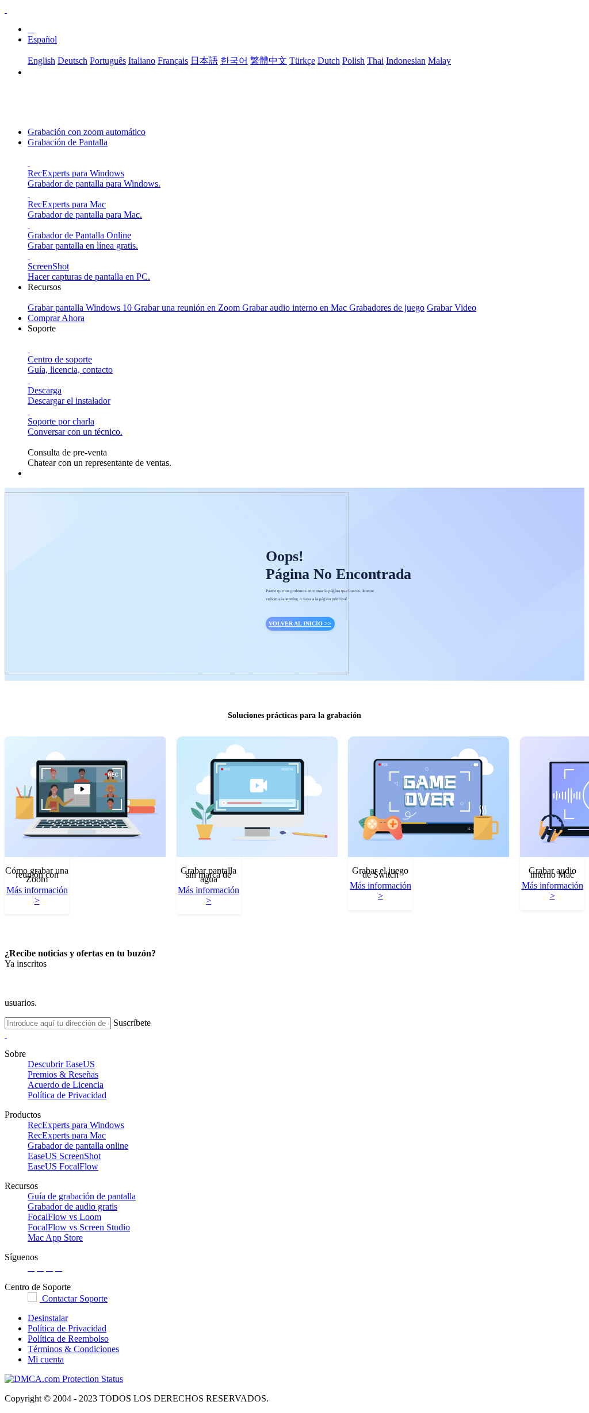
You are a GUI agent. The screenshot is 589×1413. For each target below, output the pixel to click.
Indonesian (406, 60)
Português (108, 60)
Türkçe (302, 60)
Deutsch (72, 60)
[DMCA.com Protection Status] (64, 1379)
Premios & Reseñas (63, 1074)
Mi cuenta (46, 1359)
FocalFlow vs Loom (64, 1217)
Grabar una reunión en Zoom (188, 307)
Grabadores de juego (386, 307)
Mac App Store (55, 1237)
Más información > (37, 895)
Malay (439, 60)
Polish (353, 60)
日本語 (204, 60)
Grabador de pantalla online (78, 1146)
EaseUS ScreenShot (64, 1156)
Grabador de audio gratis (72, 1206)
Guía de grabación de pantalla (82, 1196)
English (41, 60)
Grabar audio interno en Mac (295, 307)
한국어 (234, 60)
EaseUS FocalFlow (63, 1166)
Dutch (329, 60)
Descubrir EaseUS (61, 1064)
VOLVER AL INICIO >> (300, 623)
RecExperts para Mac (67, 1135)
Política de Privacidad (67, 1095)
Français (173, 60)
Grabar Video (451, 307)
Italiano (141, 60)
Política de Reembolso (68, 1338)
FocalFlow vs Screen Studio (79, 1227)
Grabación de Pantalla (68, 142)
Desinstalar (48, 1318)
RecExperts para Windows (76, 1125)
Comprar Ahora (56, 318)
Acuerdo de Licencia (66, 1085)
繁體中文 (268, 60)
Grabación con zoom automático (87, 132)
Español (42, 39)
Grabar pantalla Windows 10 (81, 307)
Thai (375, 60)
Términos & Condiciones (73, 1349)
